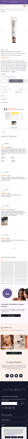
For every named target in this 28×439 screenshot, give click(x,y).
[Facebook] (7, 375)
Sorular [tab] (3, 132)
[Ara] (26, 6)
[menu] (1, 6)
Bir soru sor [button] (14, 127)
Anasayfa (2, 9)
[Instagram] (12, 375)
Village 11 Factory (4, 49)
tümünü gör (14, 353)
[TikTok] (16, 375)
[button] (2, 31)
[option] (14, 1)
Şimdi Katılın (11, 315)
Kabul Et (8, 437)
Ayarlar (20, 437)
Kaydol (22, 403)
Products (6, 9)
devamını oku (13, 71)
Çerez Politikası (12, 434)
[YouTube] (21, 375)
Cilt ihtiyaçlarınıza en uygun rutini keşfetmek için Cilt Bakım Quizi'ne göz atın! (14, 2)
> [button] (17, 248)
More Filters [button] (13, 136)
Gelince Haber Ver (4, 86)
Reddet (14, 437)
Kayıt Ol (21, 89)
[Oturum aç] (4, 6)
